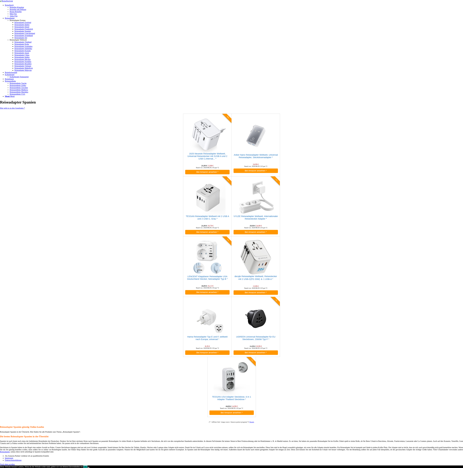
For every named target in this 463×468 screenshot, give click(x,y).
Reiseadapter (5, 452)
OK (85, 467)
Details (251, 422)
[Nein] (88, 467)
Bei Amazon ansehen (207, 172)
